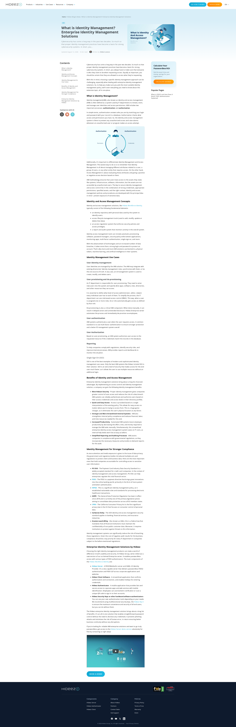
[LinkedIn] (124, 719)
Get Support (115, 713)
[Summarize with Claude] (67, 114)
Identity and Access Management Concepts (69, 75)
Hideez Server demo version (121, 629)
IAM (63, 23)
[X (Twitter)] (120, 719)
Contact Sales (115, 709)
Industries (39, 5)
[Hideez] (70, 689)
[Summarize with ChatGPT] (62, 114)
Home (64, 17)
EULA (136, 713)
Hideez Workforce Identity (99, 562)
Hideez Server (91, 702)
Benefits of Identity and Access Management (70, 87)
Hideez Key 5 (139, 602)
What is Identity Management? (67, 69)
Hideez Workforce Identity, (132, 206)
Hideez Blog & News (73, 17)
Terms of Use (139, 706)
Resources (60, 5)
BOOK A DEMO (215, 4)
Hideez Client (91, 709)
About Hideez (115, 702)
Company (69, 5)
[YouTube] (116, 719)
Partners (113, 706)
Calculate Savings (163, 82)
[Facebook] (112, 719)
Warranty (138, 709)
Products (29, 5)
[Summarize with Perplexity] (72, 114)
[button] (227, 4)
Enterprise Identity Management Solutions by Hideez (70, 100)
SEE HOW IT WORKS (197, 4)
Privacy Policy (139, 702)
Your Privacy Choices (132, 723)
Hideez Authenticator (94, 706)
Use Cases (49, 5)
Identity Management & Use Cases (70, 81)
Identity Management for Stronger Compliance (70, 93)
